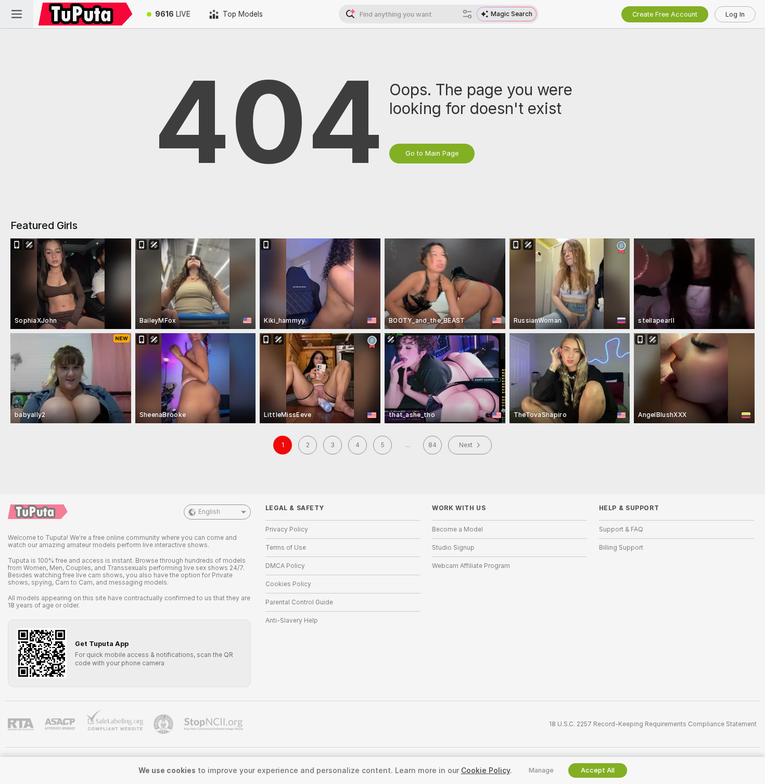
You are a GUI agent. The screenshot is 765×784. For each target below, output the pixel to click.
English (209, 511)
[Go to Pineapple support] (164, 724)
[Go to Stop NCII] (214, 724)
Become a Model (457, 529)
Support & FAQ (621, 529)
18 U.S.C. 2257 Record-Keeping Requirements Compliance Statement (653, 724)
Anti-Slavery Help (291, 620)
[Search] (467, 14)
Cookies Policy (288, 584)
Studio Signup (453, 547)
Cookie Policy (485, 770)
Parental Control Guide (299, 602)
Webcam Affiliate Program (471, 566)
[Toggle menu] (16, 14)
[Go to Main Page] (85, 14)
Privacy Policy (286, 529)
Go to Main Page (431, 153)
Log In (735, 14)
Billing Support (621, 547)
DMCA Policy (285, 566)
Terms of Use (285, 547)
